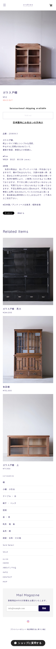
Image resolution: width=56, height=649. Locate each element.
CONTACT (7, 577)
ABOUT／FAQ (9, 568)
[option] (28, 47)
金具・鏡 (7, 531)
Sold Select (8, 545)
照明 (5, 510)
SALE (5, 552)
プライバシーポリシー (18, 629)
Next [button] (53, 48)
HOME (6, 563)
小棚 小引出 (9, 489)
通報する (20, 213)
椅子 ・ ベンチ (9, 503)
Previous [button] (3, 48)
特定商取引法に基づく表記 (36, 629)
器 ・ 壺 (6, 517)
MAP (5, 582)
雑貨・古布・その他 (12, 538)
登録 (44, 608)
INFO (5, 572)
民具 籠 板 (9, 524)
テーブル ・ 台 (9, 496)
